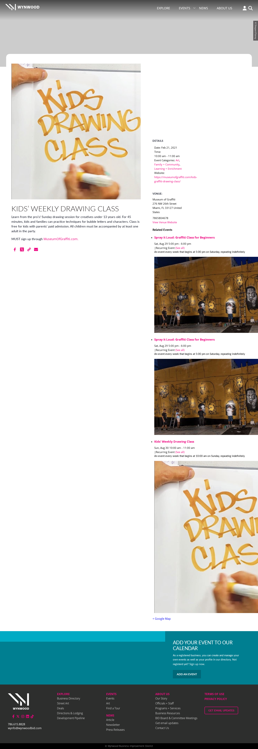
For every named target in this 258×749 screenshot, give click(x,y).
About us (162, 694)
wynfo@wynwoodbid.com (25, 728)
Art (177, 160)
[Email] (35, 249)
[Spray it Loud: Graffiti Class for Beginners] (200, 295)
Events (184, 8)
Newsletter (113, 725)
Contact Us (162, 728)
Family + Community (167, 164)
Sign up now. (197, 664)
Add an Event (187, 674)
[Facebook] (14, 249)
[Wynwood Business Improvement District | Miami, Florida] (22, 8)
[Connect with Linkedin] (27, 716)
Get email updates (166, 723)
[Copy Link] (28, 249)
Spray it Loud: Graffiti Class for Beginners (184, 237)
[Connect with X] (18, 716)
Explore (163, 8)
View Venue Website (165, 222)
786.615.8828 (16, 724)
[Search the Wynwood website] (250, 8)
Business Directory (68, 698)
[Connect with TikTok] (32, 716)
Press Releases (115, 730)
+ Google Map (162, 619)
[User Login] (244, 8)
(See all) (179, 248)
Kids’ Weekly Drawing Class (174, 441)
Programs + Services (167, 708)
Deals (60, 708)
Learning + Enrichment (168, 168)
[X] (21, 249)
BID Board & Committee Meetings (176, 718)
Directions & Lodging (70, 713)
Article (110, 720)
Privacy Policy (215, 699)
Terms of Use (214, 694)
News (203, 8)
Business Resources (167, 713)
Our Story (161, 698)
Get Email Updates (221, 710)
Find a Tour (113, 708)
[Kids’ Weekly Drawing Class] (200, 537)
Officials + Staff (164, 703)
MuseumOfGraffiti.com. (61, 239)
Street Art (63, 703)
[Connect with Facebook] (13, 716)
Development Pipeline (71, 718)
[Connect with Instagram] (22, 716)
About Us (224, 8)
